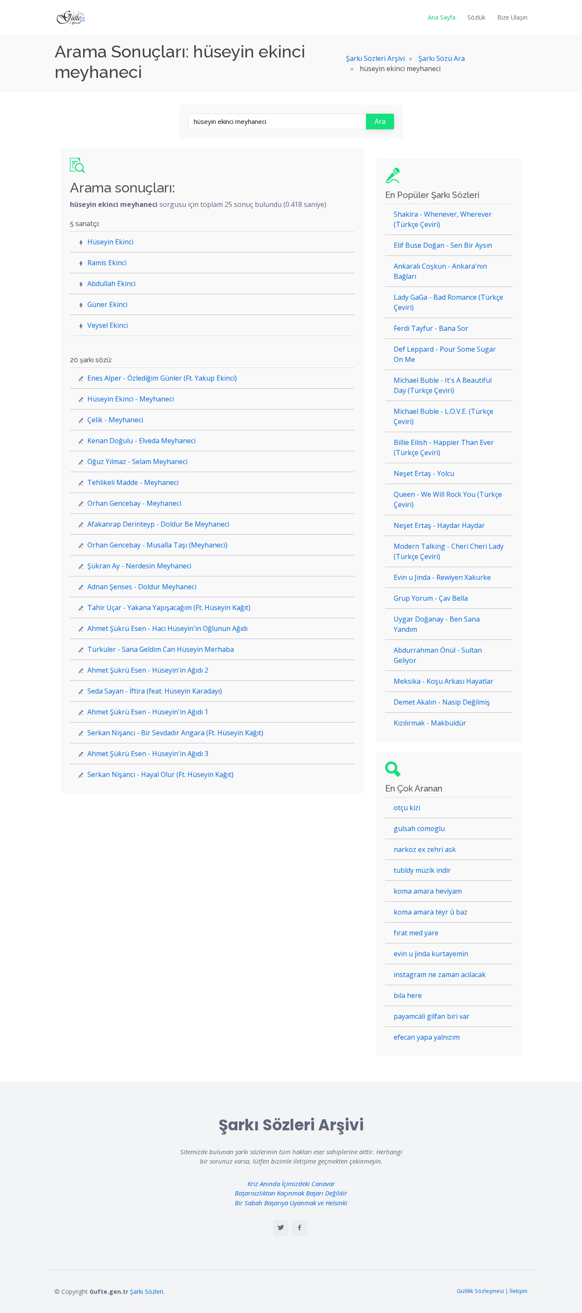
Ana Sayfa (441, 17)
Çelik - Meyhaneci (115, 419)
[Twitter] (280, 1228)
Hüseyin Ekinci (110, 242)
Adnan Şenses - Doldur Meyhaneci (141, 586)
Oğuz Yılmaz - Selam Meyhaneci (137, 461)
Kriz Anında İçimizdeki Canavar (291, 1183)
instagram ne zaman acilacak (440, 974)
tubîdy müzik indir (422, 870)
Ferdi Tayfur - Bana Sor (431, 328)
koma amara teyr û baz (430, 912)
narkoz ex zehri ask (425, 849)
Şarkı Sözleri (146, 1291)
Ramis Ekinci (107, 262)
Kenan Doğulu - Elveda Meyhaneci (141, 440)
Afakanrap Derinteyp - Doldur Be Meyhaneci (158, 524)
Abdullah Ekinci (111, 283)
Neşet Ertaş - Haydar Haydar (439, 525)
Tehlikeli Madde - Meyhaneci (133, 482)
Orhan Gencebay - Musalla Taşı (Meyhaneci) (157, 545)
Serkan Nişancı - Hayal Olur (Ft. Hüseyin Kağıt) (160, 774)
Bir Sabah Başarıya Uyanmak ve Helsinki (291, 1202)
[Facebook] (299, 1228)
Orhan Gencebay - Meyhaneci (134, 503)
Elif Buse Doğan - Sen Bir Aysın (443, 245)
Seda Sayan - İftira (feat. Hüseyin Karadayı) (154, 691)
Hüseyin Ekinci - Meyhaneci (130, 399)
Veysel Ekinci (107, 325)
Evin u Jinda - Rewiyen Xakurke (442, 577)
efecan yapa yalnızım (427, 1037)
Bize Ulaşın (512, 17)
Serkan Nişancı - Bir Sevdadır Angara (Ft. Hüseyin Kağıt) (175, 732)
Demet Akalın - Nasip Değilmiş (442, 702)
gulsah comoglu (419, 828)
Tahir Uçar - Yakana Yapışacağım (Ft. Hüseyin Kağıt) (169, 607)
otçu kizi (407, 807)
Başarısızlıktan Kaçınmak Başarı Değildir (291, 1193)
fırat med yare (416, 932)
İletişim (518, 1291)
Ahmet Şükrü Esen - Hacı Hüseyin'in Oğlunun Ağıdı (167, 628)
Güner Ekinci (107, 304)
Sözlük (476, 17)
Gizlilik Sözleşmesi (480, 1291)
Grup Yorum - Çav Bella (431, 598)
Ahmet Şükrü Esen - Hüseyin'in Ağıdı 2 (147, 670)
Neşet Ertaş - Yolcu (424, 473)
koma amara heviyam (428, 891)
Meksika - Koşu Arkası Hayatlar (443, 681)
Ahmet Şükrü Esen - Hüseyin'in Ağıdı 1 (147, 712)
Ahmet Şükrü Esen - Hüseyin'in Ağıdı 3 (147, 753)
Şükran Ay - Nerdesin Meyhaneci (139, 565)
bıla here (408, 995)
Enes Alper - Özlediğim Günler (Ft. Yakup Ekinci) (162, 378)
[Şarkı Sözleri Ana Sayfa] (72, 17)
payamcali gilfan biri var (432, 1016)
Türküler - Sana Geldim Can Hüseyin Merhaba (160, 649)
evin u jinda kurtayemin (431, 953)
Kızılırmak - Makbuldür (430, 723)
